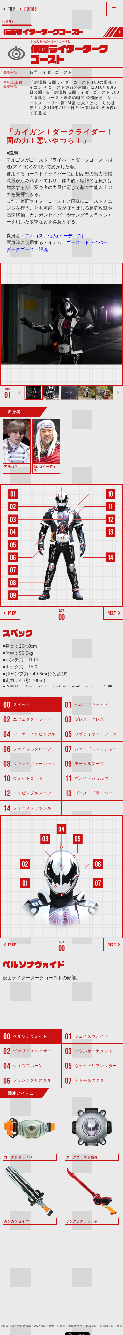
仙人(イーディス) (65, 235)
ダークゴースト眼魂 (27, 249)
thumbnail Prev (20, 393)
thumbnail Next (118, 393)
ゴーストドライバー (87, 242)
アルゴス (34, 235)
